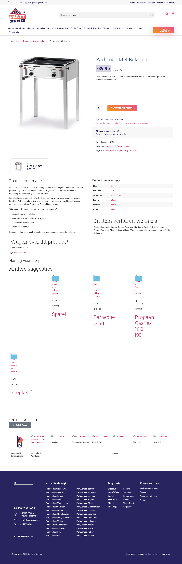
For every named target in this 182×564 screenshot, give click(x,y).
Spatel (59, 314)
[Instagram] (16, 530)
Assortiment (16, 41)
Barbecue (105, 150)
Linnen (140, 28)
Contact (170, 3)
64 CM (113, 205)
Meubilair (41, 28)
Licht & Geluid (118, 28)
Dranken (130, 28)
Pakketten (141, 3)
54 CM (113, 200)
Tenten (106, 28)
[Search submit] (152, 15)
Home (132, 3)
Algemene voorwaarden (136, 554)
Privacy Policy (154, 554)
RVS (112, 191)
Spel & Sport (76, 28)
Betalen (143, 492)
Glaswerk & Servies (92, 28)
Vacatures (161, 3)
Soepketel (22, 392)
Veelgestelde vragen (149, 488)
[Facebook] (22, 530)
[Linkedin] (28, 530)
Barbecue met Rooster (34, 167)
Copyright (166, 554)
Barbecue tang (104, 320)
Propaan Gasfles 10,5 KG (144, 326)
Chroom (114, 186)
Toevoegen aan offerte (122, 108)
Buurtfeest (114, 150)
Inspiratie (151, 3)
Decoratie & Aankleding (58, 28)
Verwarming (14, 32)
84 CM (113, 209)
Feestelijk (124, 150)
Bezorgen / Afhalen (148, 496)
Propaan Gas (116, 195)
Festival (133, 150)
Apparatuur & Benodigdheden (21, 28)
